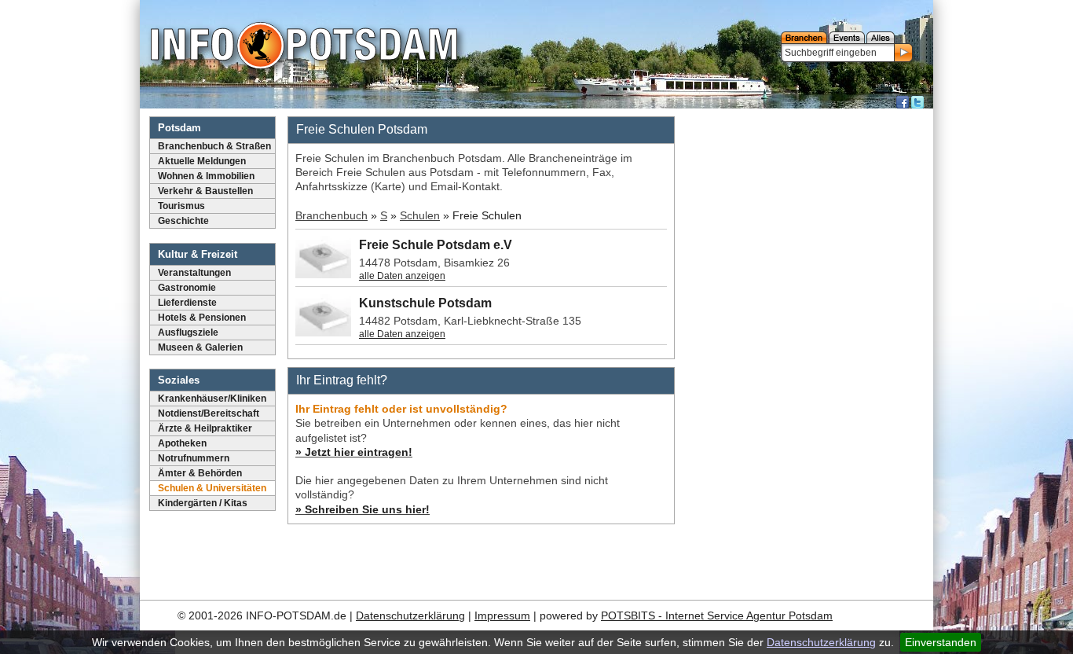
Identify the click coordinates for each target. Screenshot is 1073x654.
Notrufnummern (193, 458)
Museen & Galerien (200, 347)
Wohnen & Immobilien (206, 176)
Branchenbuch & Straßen (214, 146)
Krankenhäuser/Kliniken (212, 398)
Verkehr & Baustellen (205, 191)
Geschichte (183, 220)
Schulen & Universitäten (212, 488)
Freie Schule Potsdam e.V (435, 245)
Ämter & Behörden (200, 473)
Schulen (420, 215)
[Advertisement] (806, 350)
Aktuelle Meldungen (202, 161)
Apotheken (182, 443)
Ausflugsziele (188, 332)
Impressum (502, 615)
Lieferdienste (187, 302)
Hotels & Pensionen (202, 317)
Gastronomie (187, 287)
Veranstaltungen (194, 272)
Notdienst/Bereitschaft (208, 413)
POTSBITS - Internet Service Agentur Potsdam (717, 615)
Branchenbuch (331, 215)
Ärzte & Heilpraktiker (205, 428)
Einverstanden (940, 642)
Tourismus (181, 205)
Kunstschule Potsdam (425, 303)
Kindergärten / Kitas (202, 503)
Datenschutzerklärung (821, 642)
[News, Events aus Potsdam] (304, 47)
